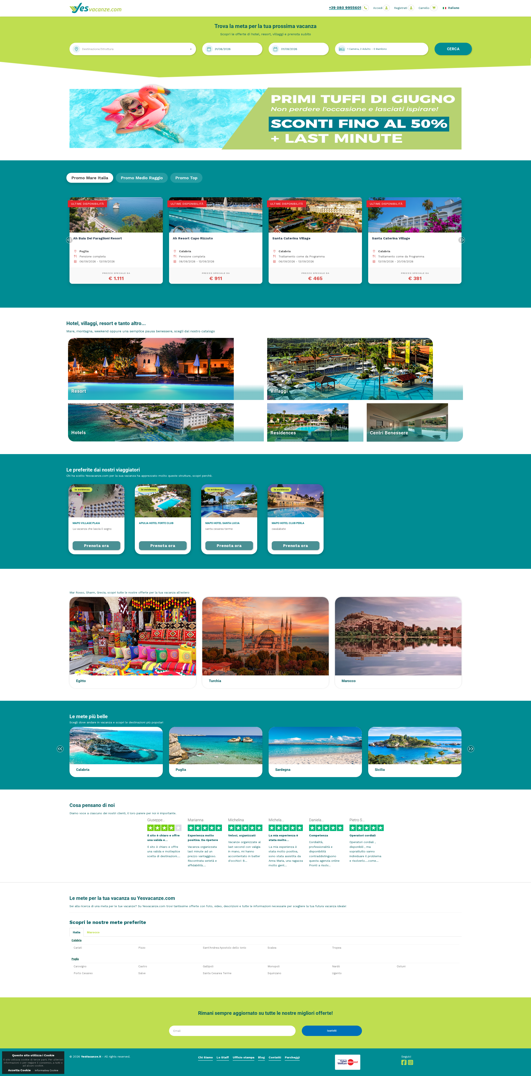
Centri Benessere (389, 432)
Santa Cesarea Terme (217, 973)
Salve (142, 973)
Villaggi (279, 391)
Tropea (336, 947)
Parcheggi (292, 1057)
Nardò (336, 966)
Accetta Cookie (19, 1070)
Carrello (424, 8)
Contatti (275, 1057)
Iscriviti (332, 1030)
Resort (78, 391)
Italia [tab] (76, 932)
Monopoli (274, 966)
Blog (261, 1057)
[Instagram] (410, 1063)
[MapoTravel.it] (96, 8)
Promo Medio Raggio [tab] (142, 177)
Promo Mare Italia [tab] (89, 177)
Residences (283, 432)
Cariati (78, 947)
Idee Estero (82, 584)
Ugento (337, 973)
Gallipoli (208, 966)
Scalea (272, 947)
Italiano (453, 8)
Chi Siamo (205, 1057)
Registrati (400, 8)
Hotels (78, 432)
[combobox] (132, 49)
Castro (142, 966)
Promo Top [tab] (186, 177)
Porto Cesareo (83, 973)
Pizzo (141, 947)
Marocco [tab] (93, 932)
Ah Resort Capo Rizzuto (101, 238)
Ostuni (401, 966)
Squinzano (274, 973)
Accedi (377, 8)
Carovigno (80, 966)
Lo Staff (223, 1057)
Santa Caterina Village (199, 238)
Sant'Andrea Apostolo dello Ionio (224, 947)
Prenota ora (96, 545)
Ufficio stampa (243, 1057)
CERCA (453, 49)
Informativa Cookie (46, 1070)
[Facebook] (404, 1063)
